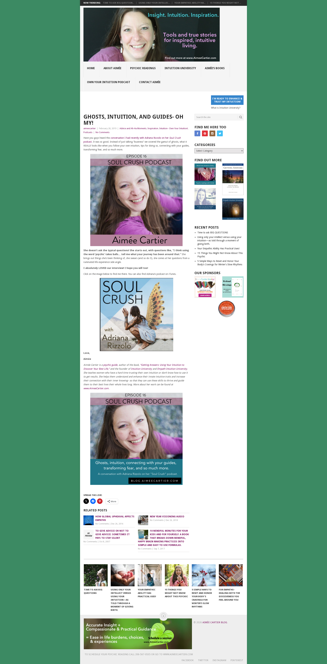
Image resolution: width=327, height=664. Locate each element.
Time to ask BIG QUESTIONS (212, 232)
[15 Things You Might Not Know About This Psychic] (177, 575)
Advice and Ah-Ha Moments (133, 128)
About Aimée (112, 68)
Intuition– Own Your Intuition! (173, 128)
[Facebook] (197, 133)
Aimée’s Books (215, 68)
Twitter (203, 660)
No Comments (103, 132)
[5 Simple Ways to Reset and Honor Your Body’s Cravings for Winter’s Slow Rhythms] (204, 575)
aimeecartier (89, 128)
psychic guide (110, 365)
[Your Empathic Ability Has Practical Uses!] (150, 575)
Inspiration (152, 128)
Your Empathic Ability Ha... (189, 3)
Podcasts (87, 132)
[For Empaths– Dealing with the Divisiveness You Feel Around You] (231, 575)
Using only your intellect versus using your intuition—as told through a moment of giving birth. (219, 240)
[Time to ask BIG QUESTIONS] (96, 575)
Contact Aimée (149, 82)
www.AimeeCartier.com (96, 388)
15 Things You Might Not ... (225, 3)
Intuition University (180, 68)
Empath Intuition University (172, 368)
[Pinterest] (205, 133)
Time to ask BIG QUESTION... (118, 3)
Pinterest (236, 660)
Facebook (188, 660)
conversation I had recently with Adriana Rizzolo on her (140, 137)
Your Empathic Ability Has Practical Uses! (218, 248)
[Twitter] (220, 133)
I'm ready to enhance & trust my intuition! (227, 100)
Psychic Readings (143, 68)
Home (91, 68)
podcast (87, 141)
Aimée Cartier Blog (215, 622)
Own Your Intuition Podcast (108, 82)
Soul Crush (175, 137)
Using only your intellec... (154, 3)
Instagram (219, 660)
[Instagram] (212, 133)
